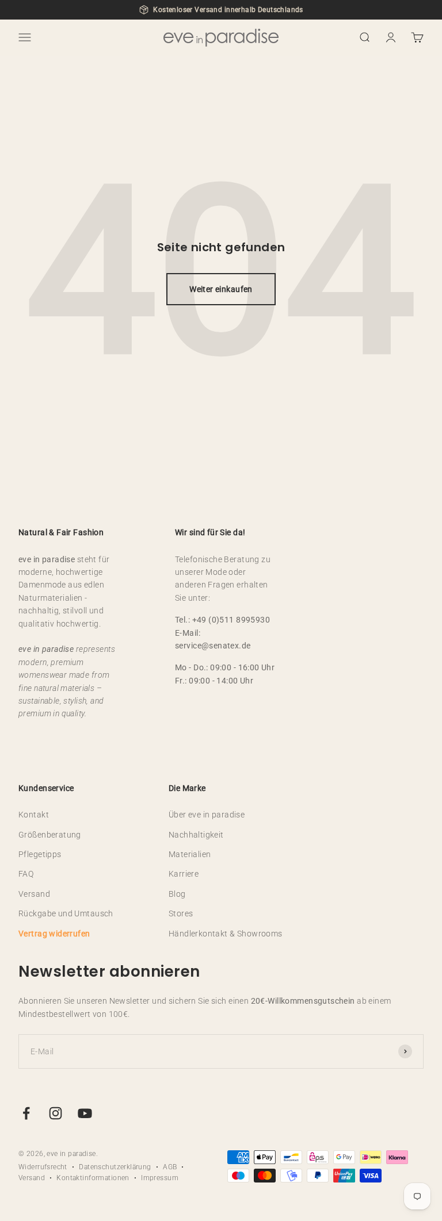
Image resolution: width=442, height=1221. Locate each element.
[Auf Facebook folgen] (26, 1113)
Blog (177, 894)
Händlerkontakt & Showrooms (226, 933)
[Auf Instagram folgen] (55, 1113)
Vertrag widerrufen (54, 933)
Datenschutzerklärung (115, 1167)
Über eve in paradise (207, 814)
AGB (170, 1167)
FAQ (25, 873)
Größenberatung (49, 834)
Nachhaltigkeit (196, 834)
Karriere (184, 873)
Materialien (190, 854)
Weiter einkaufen (221, 289)
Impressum (159, 1178)
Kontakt (33, 814)
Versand (34, 894)
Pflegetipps (40, 854)
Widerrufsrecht (42, 1167)
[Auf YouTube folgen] (85, 1113)
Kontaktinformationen (92, 1178)
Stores (181, 913)
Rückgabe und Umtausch (65, 913)
